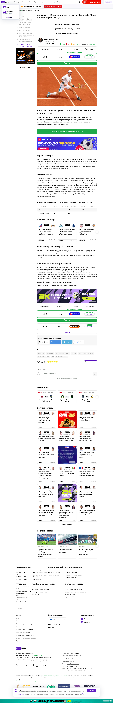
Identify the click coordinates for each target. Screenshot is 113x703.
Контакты (18, 615)
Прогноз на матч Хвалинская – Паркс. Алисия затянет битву (86, 438)
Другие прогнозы (45, 408)
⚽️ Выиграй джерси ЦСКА (53, 6)
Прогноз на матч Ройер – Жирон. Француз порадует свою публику (87, 473)
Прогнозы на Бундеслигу (40, 572)
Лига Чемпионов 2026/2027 (74, 584)
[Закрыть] (110, 701)
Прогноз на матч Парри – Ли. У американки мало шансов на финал (87, 418)
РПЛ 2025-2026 (21, 584)
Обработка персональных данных (26, 638)
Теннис (74, 353)
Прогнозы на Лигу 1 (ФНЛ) (21, 573)
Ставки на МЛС (37, 579)
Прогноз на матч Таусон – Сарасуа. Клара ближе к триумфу (67, 473)
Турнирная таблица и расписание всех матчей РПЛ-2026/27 (66, 550)
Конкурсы (66, 2)
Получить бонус (25, 67)
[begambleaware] (64, 686)
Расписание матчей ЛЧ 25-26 (73, 589)
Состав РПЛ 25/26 (21, 601)
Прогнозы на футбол (23, 567)
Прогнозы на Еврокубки (73, 567)
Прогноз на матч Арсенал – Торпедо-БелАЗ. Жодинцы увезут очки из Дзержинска (87, 232)
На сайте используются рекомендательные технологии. (32, 681)
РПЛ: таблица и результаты (20, 594)
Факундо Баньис (43, 357)
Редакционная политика (23, 641)
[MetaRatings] (21, 648)
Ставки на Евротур (53, 575)
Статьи (31, 2)
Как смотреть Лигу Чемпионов (73, 587)
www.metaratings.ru (36, 655)
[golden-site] (26, 686)
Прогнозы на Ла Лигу (22, 579)
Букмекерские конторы (49, 2)
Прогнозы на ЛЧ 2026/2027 (72, 570)
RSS (17, 626)
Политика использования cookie (25, 635)
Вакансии (18, 621)
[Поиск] (79, 2)
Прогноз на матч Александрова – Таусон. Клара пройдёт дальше (66, 438)
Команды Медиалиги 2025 (39, 592)
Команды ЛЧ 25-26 (70, 594)
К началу (21, 16)
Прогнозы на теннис (86, 353)
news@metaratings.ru (73, 664)
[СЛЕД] (97, 232)
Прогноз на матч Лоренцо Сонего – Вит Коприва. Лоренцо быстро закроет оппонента (46, 513)
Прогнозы (37, 2)
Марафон (50, 353)
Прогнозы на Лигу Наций (72, 577)
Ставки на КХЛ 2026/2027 (55, 570)
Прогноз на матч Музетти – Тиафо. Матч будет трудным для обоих (87, 512)
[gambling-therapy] (77, 686)
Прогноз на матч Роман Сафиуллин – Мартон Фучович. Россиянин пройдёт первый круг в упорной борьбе (45, 475)
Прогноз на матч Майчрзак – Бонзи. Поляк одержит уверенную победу (87, 493)
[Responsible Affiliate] (90, 686)
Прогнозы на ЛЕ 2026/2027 (72, 572)
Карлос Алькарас (61, 357)
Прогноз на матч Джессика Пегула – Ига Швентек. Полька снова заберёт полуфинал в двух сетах (66, 514)
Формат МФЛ (36, 594)
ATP (52, 357)
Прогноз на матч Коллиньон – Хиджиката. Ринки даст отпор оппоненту (46, 455)
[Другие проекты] (6, 2)
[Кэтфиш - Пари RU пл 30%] (56, 701)
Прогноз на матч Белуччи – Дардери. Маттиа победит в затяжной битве (87, 455)
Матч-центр (17, 2)
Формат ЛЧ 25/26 (70, 597)
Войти (108, 2)
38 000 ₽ (89, 56)
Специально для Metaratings (24, 624)
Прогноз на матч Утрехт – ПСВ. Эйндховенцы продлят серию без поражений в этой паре (46, 232)
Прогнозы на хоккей (55, 567)
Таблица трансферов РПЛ (22, 598)
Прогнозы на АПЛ (21, 576)
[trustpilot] (51, 686)
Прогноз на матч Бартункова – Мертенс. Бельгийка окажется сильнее (45, 419)
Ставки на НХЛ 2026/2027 (55, 572)
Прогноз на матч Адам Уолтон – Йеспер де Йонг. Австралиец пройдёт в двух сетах (46, 493)
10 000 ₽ (89, 326)
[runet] (17, 686)
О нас (17, 618)
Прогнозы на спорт (62, 353)
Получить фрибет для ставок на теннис (67, 131)
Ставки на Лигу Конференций (73, 575)
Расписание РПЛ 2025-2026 (22, 587)
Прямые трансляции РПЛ (23, 591)
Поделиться (89, 362)
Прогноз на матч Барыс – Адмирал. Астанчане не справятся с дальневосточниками (67, 232)
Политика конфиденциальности (25, 629)
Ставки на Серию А (38, 570)
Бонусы (59, 2)
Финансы (51, 627)
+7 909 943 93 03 (72, 666)
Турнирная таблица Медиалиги (41, 589)
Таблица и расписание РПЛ (32, 6)
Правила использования (23, 632)
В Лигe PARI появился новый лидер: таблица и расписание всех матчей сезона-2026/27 (87, 551)
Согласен (91, 690)
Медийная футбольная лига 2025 (43, 584)
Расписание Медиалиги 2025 (40, 587)
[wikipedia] (38, 686)
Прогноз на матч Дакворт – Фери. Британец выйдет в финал (46, 438)
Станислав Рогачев (51, 39)
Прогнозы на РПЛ (21, 570)
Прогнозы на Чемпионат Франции (40, 575)
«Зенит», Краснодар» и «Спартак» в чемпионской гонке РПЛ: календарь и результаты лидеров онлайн (46, 552)
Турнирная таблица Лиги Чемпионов (75, 592)
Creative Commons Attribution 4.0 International (55, 675)
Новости (25, 2)
